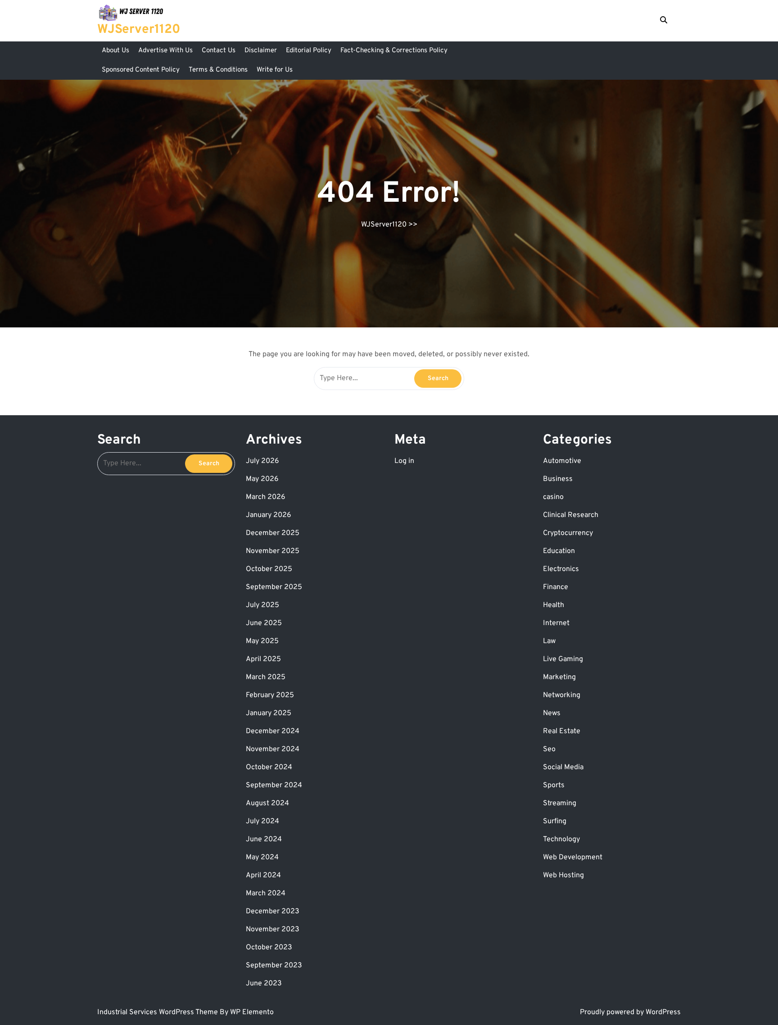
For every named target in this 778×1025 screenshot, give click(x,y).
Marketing (559, 677)
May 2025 (262, 641)
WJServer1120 (138, 30)
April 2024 (263, 875)
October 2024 (269, 767)
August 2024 (267, 803)
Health (553, 605)
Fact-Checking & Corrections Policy (394, 50)
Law (549, 641)
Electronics (561, 569)
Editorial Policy (308, 50)
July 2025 (262, 605)
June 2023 (264, 983)
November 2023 (272, 929)
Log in (404, 461)
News (552, 713)
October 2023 (269, 947)
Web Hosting (563, 875)
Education (559, 551)
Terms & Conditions (218, 70)
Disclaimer (260, 50)
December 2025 (272, 533)
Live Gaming (563, 659)
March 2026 (265, 497)
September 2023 (274, 965)
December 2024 (272, 731)
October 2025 (269, 569)
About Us (115, 50)
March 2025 (265, 677)
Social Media (563, 767)
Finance (555, 587)
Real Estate (561, 731)
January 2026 (268, 515)
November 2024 (272, 749)
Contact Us (218, 50)
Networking (561, 695)
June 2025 (264, 623)
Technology (561, 839)
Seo (549, 749)
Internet (556, 623)
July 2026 (262, 461)
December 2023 (272, 911)
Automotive (562, 461)
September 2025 (274, 587)
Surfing (554, 821)
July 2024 (262, 821)
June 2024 (264, 839)
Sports (554, 785)
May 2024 (262, 857)
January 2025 (268, 713)
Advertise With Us (165, 50)
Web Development (572, 857)
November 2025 (272, 551)
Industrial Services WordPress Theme (158, 1012)
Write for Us (275, 70)
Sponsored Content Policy (141, 70)
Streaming (559, 803)
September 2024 (274, 785)
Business (558, 479)
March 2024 (265, 893)
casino (553, 497)
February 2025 (270, 695)
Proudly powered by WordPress (630, 1012)
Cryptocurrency (568, 533)
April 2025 (263, 659)
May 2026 (262, 479)
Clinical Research (570, 515)
